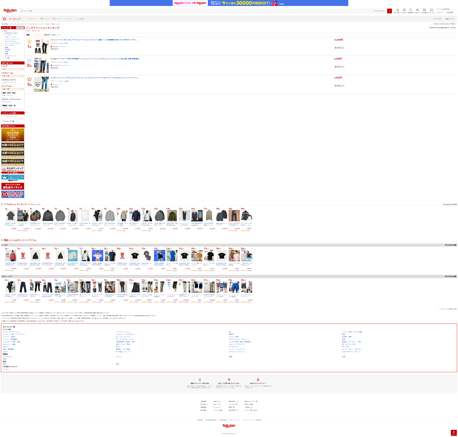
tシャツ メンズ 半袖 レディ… (209, 264)
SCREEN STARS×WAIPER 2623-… (10, 264)
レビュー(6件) (63, 62)
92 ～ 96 (6, 89)
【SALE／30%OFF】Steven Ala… (10, 224)
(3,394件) (174, 270)
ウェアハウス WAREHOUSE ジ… (134, 295)
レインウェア (9, 45)
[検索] (389, 11)
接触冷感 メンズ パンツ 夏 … (60, 295)
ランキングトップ (32, 18)
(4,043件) (162, 302)
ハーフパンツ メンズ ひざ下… (172, 295)
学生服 (7, 49)
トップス (8, 35)
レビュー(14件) (63, 81)
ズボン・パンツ (10, 37)
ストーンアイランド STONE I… (184, 224)
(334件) (149, 302)
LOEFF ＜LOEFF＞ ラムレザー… (72, 224)
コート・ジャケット (12, 39)
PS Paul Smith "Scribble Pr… (85, 224)
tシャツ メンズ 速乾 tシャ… (172, 264)
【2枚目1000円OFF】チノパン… (72, 295)
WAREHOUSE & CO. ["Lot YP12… (22, 264)
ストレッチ (7, 108)
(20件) (87, 270)
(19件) (211, 302)
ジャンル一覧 (437, 18)
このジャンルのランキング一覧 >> (444, 24)
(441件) (187, 302)
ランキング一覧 (8, 121)
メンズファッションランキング (42, 27)
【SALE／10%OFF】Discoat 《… (97, 224)
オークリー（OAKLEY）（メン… (246, 224)
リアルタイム (69, 18)
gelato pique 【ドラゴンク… (147, 264)
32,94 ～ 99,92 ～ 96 (52, 24)
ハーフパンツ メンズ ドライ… (196, 295)
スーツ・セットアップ (13, 43)
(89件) (37, 302)
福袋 (6, 54)
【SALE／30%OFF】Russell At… (147, 224)
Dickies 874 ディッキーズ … (35, 295)
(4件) (111, 302)
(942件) (112, 270)
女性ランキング (57, 18)
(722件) (75, 302)
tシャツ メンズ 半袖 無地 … (234, 264)
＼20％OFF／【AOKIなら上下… (246, 264)
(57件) (87, 302)
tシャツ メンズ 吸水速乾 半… (109, 264)
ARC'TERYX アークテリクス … (134, 224)
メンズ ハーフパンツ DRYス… (221, 295)
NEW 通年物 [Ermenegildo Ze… (196, 224)
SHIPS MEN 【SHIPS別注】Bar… (172, 224)
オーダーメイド (10, 56)
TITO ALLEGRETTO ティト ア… (60, 224)
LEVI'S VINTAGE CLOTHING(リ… (234, 224)
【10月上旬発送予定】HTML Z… (97, 264)
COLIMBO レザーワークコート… (35, 224)
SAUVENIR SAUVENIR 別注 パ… (72, 264)
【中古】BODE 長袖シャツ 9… (209, 224)
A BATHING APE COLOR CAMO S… (35, 265)
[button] (404, 11)
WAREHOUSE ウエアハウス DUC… (22, 296)
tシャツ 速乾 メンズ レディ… (196, 264)
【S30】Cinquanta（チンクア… (47, 224)
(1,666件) (249, 270)
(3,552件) (212, 270)
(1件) (124, 230)
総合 (5, 31)
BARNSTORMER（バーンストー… (209, 296)
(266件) (100, 230)
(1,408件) (199, 270)
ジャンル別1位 (79, 18)
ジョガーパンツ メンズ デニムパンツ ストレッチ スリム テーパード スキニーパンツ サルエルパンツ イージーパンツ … (95, 78)
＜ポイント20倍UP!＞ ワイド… (147, 295)
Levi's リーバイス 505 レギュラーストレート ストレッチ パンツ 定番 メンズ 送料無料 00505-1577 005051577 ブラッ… (94, 40)
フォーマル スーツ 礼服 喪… (22, 224)
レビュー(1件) (63, 43)
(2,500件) (224, 302)
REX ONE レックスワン (59, 46)
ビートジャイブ (57, 84)
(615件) (25, 230)
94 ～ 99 (6, 76)
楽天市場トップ (7, 24)
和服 (6, 47)
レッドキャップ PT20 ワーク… (97, 295)
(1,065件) (237, 270)
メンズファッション (36, 24)
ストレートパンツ (10, 82)
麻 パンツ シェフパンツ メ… (85, 295)
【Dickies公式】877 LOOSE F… (109, 295)
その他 (7, 58)
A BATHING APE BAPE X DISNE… (134, 264)
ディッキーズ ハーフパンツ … (246, 295)
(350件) (199, 302)
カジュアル (7, 102)
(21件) (149, 230)
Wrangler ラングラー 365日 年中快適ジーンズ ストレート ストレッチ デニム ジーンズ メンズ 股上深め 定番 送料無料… (95, 59)
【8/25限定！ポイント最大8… (122, 224)
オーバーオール (10, 41)
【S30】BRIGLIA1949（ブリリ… (159, 224)
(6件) (136, 302)
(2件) (12, 270)
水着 (6, 52)
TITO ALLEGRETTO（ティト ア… (109, 224)
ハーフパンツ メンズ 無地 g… (234, 295)
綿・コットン (8, 95)
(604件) (174, 302)
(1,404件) (237, 302)
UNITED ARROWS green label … (122, 295)
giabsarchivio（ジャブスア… (221, 224)
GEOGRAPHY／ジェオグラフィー (62, 65)
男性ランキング (45, 18)
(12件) (248, 302)
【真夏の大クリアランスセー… (184, 295)
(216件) (100, 302)
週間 (53, 35)
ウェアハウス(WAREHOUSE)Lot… (48, 295)
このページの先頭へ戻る (448, 309)
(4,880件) (63, 302)
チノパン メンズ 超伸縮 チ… (159, 295)
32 (4, 69)
